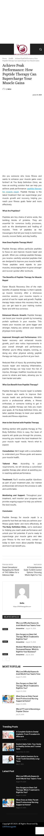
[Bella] (4, 89)
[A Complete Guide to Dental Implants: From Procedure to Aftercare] (8, 735)
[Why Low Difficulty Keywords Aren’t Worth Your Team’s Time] (8, 626)
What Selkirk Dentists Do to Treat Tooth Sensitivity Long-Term (28, 759)
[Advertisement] (22, 22)
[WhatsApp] (32, 833)
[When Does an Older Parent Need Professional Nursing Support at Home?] (8, 699)
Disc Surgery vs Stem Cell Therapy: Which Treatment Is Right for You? (27, 636)
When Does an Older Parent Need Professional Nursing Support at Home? (27, 698)
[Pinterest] (21, 833)
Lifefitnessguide (9, 826)
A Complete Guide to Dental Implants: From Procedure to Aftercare (28, 734)
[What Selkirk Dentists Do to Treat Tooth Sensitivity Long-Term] (8, 759)
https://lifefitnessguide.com (22, 606)
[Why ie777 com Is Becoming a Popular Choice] (8, 712)
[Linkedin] (15, 833)
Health (11, 58)
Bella (9, 89)
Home (4, 58)
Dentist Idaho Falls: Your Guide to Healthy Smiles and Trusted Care (28, 746)
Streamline (20, 628)
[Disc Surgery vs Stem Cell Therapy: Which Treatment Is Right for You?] (8, 637)
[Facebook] (4, 833)
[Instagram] (10, 833)
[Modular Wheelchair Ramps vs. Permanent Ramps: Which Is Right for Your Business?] (8, 650)
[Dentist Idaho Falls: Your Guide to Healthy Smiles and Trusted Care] (8, 747)
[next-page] (7, 659)
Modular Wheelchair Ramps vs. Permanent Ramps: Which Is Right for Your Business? (28, 649)
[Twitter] (26, 833)
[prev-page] (4, 659)
